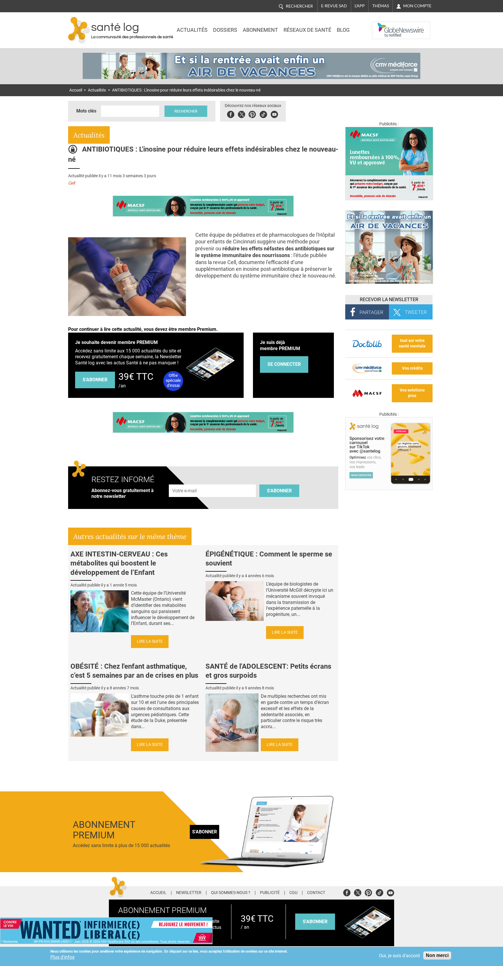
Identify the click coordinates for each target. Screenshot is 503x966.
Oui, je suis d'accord (399, 955)
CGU (293, 893)
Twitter (241, 113)
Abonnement (260, 30)
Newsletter (188, 893)
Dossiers (225, 30)
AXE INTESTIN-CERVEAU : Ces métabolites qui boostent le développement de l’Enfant (119, 563)
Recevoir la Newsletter (389, 299)
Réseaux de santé (307, 30)
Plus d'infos (62, 957)
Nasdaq (383, 26)
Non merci (437, 955)
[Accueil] (79, 30)
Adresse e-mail (185, 481)
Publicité (270, 893)
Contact (316, 893)
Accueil (75, 90)
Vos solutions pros (412, 393)
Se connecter (284, 364)
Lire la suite (150, 641)
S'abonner (95, 379)
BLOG (343, 30)
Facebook (230, 113)
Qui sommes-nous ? (230, 893)
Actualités (192, 30)
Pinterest (252, 113)
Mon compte (417, 5)
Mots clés (86, 111)
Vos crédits (412, 368)
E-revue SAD (334, 5)
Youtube (390, 892)
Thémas (380, 5)
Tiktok (263, 113)
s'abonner (315, 921)
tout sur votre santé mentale (412, 343)
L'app (360, 5)
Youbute (274, 113)
